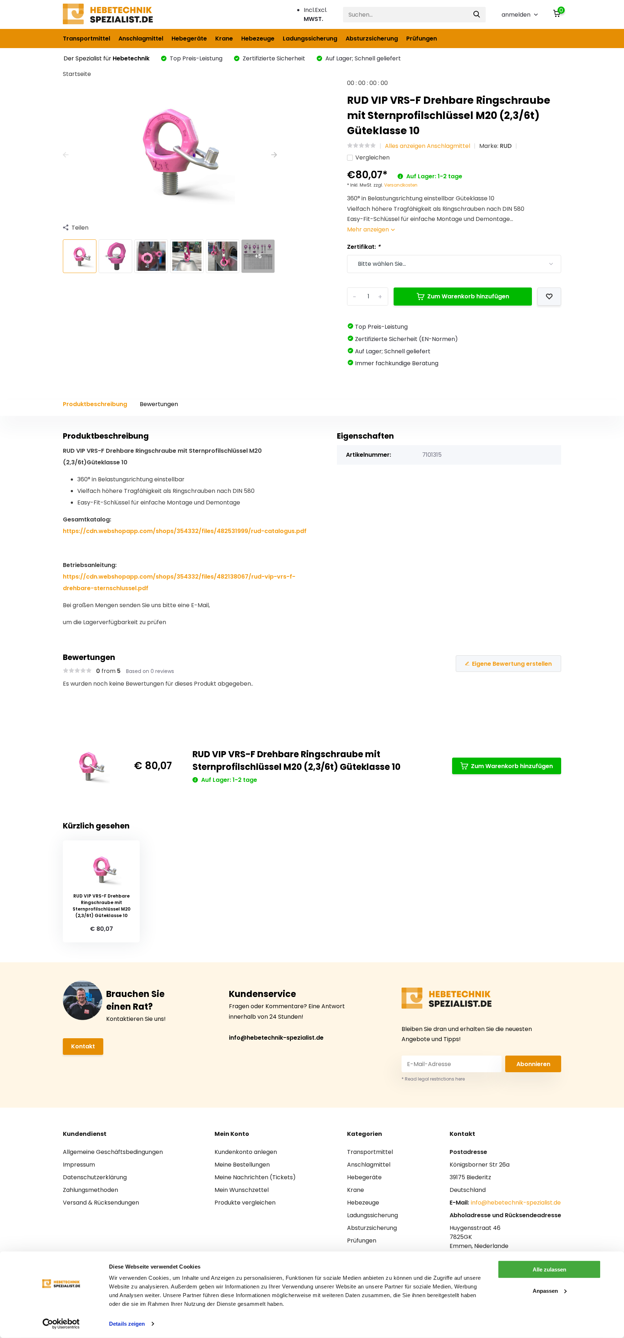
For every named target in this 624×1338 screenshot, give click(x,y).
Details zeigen (127, 1324)
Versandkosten (400, 185)
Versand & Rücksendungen (101, 1202)
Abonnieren (533, 1064)
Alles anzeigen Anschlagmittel (427, 146)
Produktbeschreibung (95, 404)
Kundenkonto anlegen (245, 1152)
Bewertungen (159, 404)
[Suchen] (477, 15)
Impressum (79, 1164)
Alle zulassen (549, 1269)
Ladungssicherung (310, 38)
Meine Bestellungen (242, 1164)
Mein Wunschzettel (241, 1190)
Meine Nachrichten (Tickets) (255, 1177)
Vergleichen (372, 157)
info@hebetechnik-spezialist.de (276, 1038)
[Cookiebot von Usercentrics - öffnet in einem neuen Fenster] (61, 1323)
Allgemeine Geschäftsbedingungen (113, 1152)
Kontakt (83, 1046)
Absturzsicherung (372, 38)
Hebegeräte (189, 38)
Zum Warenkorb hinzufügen (468, 296)
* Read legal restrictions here (433, 1079)
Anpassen (545, 1290)
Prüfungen (421, 38)
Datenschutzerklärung (95, 1177)
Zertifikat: (363, 247)
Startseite (77, 74)
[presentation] (66, 155)
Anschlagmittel (140, 38)
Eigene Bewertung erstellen (512, 664)
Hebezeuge (257, 38)
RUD (506, 146)
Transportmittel (86, 38)
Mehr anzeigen (368, 229)
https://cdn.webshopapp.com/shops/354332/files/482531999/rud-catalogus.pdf (185, 531)
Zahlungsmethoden (90, 1190)
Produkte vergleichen (245, 1202)
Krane (224, 38)
